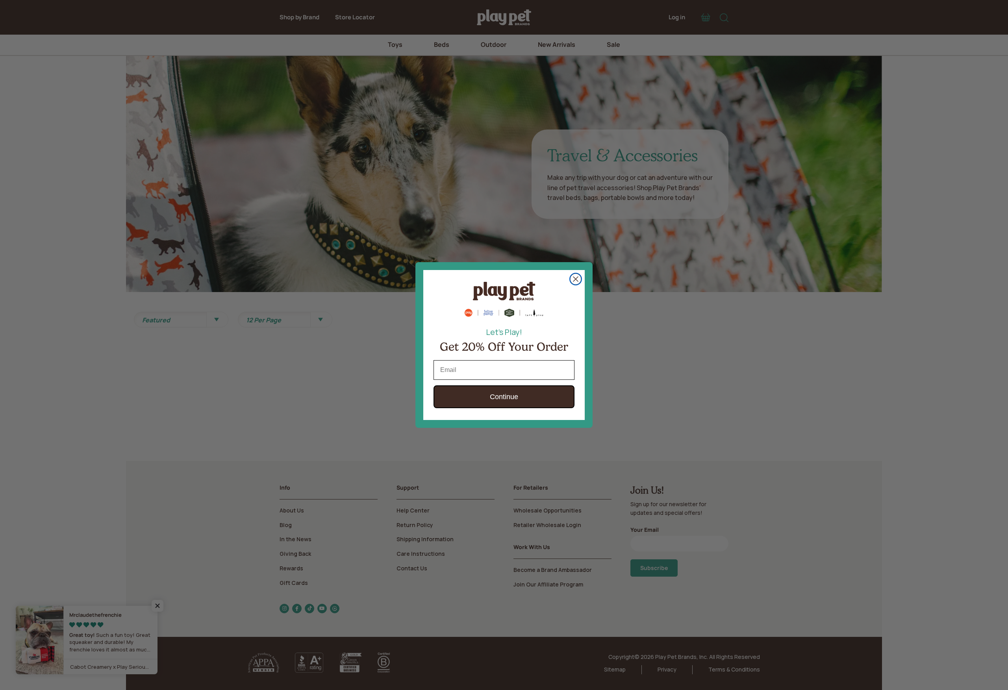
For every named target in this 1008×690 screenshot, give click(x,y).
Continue (504, 397)
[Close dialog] (576, 279)
